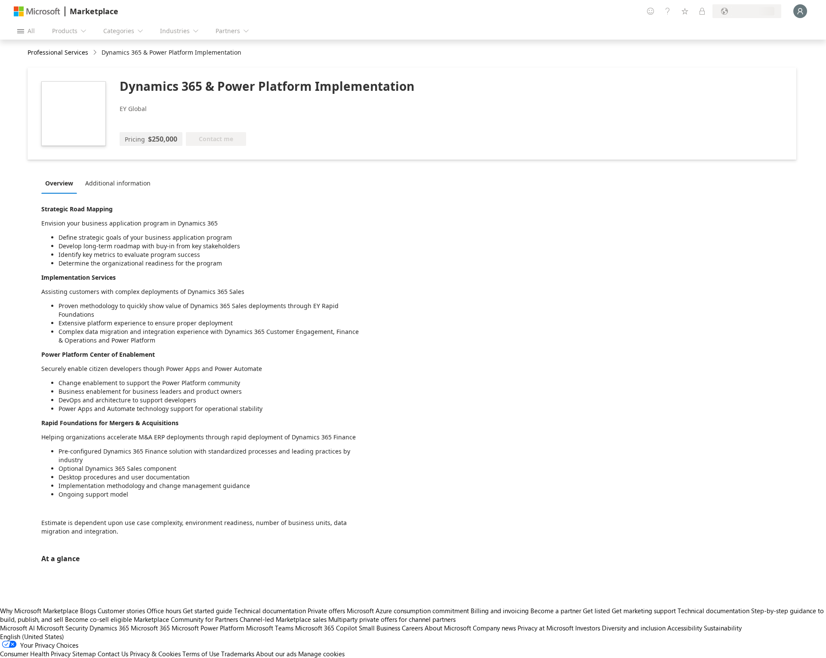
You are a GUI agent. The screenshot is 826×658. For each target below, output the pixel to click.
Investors (587, 628)
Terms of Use (200, 653)
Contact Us (113, 653)
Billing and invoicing (500, 610)
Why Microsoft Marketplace (39, 610)
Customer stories (121, 610)
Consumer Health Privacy (35, 653)
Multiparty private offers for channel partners (392, 619)
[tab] (61, 182)
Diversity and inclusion (634, 628)
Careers (412, 628)
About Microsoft (448, 628)
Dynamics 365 (109, 628)
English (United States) (32, 636)
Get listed (596, 610)
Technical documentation (270, 610)
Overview (59, 183)
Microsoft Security (62, 628)
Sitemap (84, 653)
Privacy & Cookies (155, 653)
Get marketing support (644, 610)
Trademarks (237, 653)
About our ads (276, 653)
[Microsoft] (37, 11)
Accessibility (684, 628)
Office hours (164, 610)
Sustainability (723, 628)
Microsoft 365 (150, 628)
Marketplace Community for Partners (186, 619)
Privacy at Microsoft (545, 628)
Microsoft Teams (269, 628)
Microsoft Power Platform (208, 628)
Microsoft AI (17, 628)
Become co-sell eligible (98, 619)
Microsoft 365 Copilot (326, 628)
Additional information (118, 183)
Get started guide (207, 610)
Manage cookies (321, 653)
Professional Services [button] (58, 52)
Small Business (379, 628)
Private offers (326, 610)
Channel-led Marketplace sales (283, 619)
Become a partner (555, 610)
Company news (494, 628)
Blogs (88, 610)
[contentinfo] (95, 52)
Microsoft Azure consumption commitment (409, 610)
